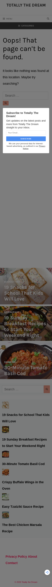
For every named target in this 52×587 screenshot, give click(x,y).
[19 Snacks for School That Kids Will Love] (26, 301)
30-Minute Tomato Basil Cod (23, 464)
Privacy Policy (16, 556)
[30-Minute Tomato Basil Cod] (26, 376)
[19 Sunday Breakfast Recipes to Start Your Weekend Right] (26, 337)
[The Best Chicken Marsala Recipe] (5, 515)
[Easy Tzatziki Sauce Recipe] (5, 497)
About (32, 556)
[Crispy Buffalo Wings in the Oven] (5, 472)
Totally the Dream (26, 5)
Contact (12, 563)
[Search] (6, 103)
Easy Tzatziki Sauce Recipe (23, 506)
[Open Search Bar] (48, 18)
